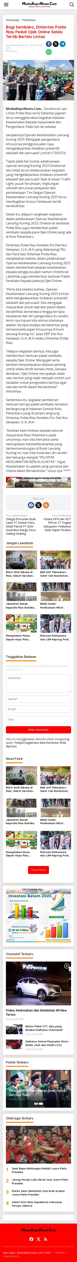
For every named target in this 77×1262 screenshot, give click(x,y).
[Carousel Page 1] (36, 1104)
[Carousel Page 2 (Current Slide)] (41, 1104)
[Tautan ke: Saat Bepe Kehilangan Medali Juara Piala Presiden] (38, 1145)
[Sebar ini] (49, 44)
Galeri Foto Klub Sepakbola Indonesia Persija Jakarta (37, 1203)
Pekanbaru (11, 51)
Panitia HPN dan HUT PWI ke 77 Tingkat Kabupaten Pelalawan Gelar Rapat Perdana (57, 523)
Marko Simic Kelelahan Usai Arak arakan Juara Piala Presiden (38, 1192)
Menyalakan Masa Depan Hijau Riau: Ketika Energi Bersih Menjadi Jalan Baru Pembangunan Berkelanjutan (19, 637)
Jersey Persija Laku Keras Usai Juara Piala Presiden (40, 1181)
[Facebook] (31, 505)
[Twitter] (38, 505)
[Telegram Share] (63, 44)
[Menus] (6, 4)
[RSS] (46, 505)
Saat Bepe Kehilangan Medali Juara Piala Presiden (39, 1170)
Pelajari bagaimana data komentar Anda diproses (36, 744)
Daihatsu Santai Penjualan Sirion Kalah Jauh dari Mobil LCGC (46, 1043)
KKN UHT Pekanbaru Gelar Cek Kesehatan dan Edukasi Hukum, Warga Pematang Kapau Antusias (54, 573)
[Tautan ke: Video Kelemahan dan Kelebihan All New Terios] (38, 983)
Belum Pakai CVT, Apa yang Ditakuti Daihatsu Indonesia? (44, 1028)
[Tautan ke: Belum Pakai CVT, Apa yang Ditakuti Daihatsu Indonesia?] (14, 1029)
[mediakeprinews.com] (39, 4)
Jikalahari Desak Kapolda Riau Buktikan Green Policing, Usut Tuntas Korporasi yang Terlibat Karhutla (21, 605)
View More (38, 870)
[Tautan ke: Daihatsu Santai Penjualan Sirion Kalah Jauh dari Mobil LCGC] (14, 1044)
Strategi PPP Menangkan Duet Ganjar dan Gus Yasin (38, 1093)
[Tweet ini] (56, 44)
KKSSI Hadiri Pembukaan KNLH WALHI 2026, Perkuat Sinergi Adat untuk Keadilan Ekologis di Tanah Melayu (53, 605)
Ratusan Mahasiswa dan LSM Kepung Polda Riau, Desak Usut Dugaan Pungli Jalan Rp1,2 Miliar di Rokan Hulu (55, 637)
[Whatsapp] (49, 52)
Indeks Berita (11, 1256)
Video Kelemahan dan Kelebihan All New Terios (36, 1012)
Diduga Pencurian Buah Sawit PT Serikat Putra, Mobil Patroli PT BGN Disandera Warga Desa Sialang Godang (21, 524)
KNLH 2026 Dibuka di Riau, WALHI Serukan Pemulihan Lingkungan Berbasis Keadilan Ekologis (20, 573)
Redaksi (60, 1252)
